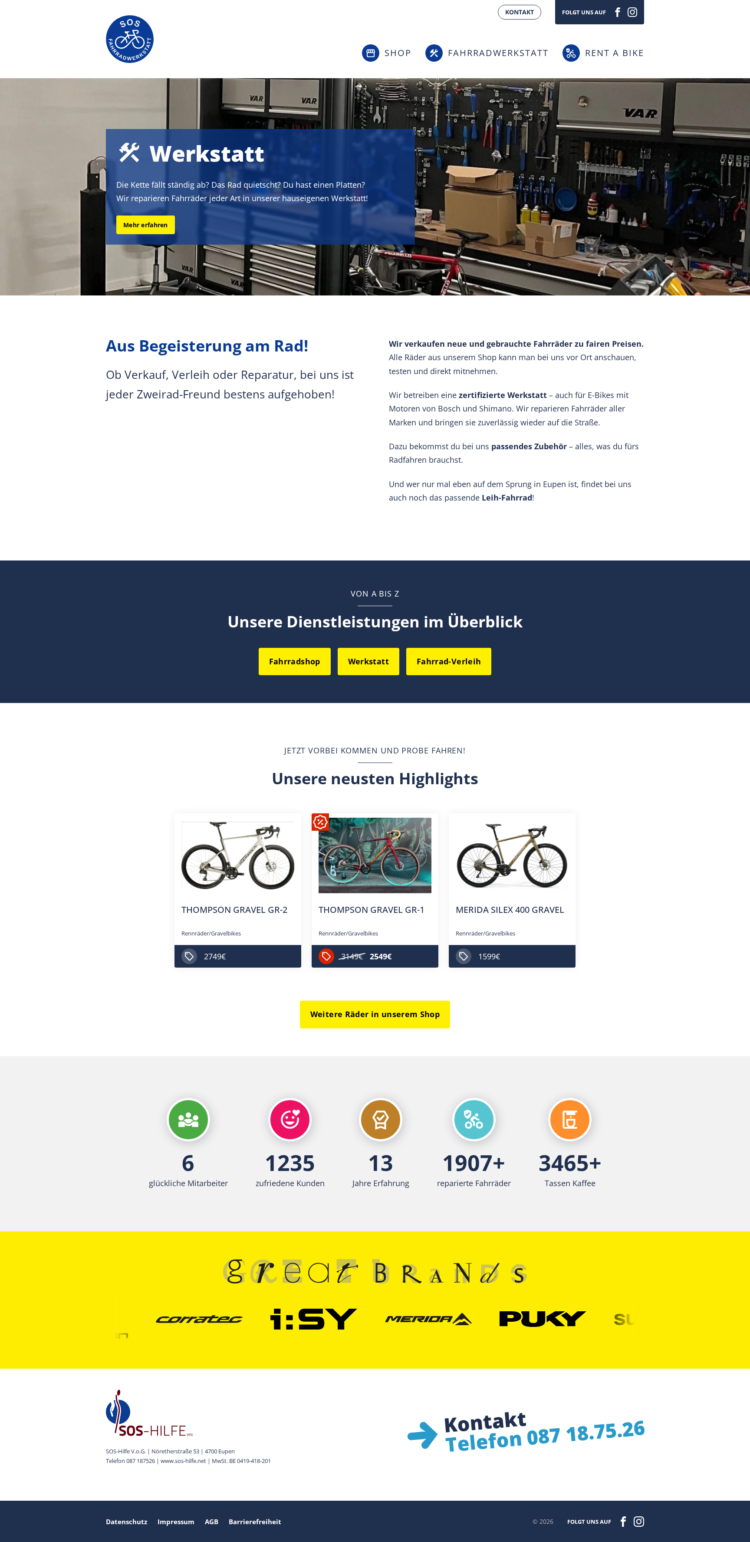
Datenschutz (126, 1521)
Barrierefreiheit (255, 1521)
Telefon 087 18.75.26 (545, 1436)
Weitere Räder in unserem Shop (375, 1014)
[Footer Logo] (188, 1412)
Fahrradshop (294, 661)
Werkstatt (368, 661)
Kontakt (519, 12)
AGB (211, 1521)
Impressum (176, 1521)
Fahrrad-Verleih (449, 661)
